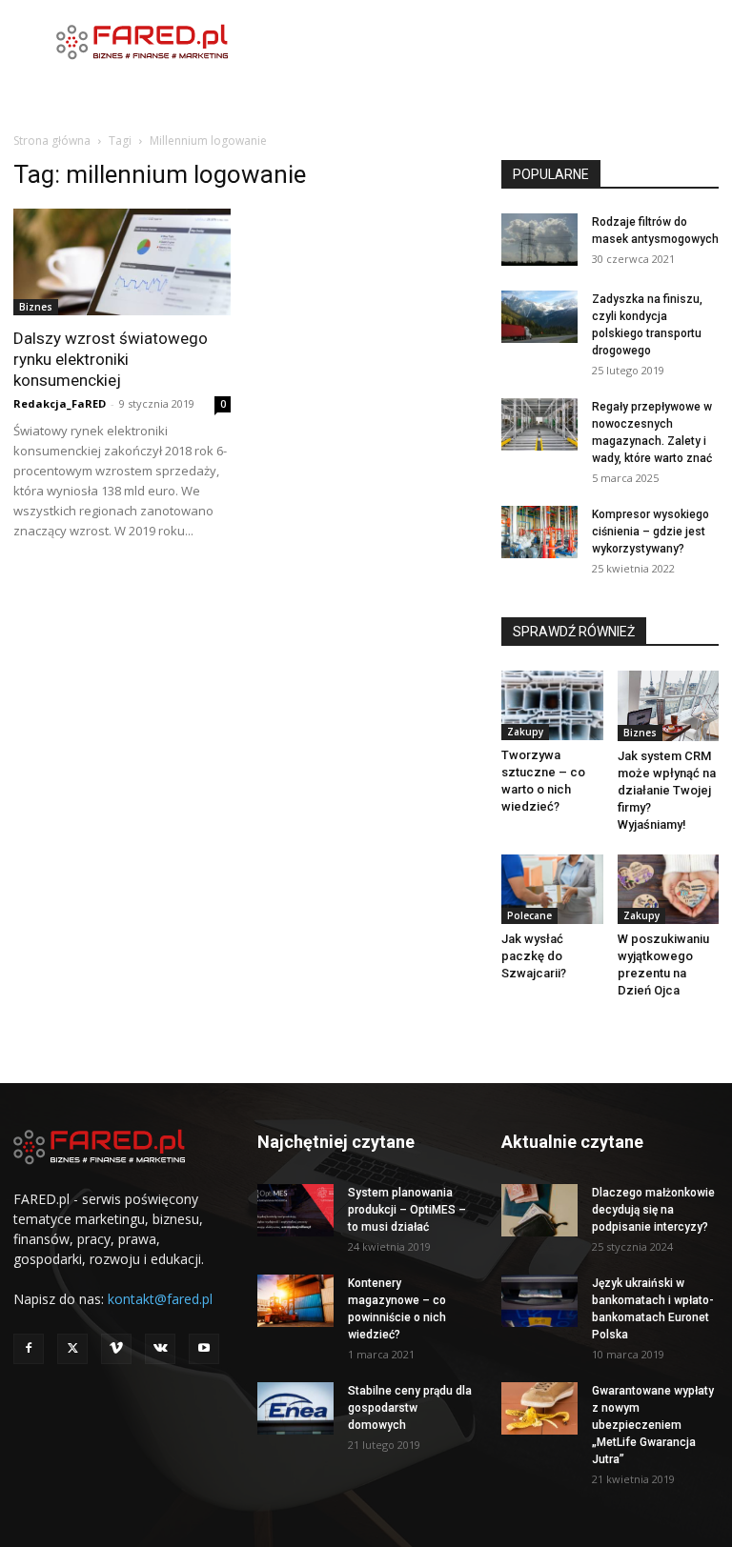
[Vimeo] (116, 1349)
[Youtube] (204, 1349)
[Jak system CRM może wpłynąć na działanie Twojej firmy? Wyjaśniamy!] (669, 706)
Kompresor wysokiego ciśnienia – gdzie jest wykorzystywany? (650, 531)
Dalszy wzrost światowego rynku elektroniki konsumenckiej (110, 359)
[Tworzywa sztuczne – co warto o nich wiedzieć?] (552, 705)
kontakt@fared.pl (160, 1299)
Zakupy (525, 731)
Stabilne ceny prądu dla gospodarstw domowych (410, 1408)
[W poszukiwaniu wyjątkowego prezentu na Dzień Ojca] (669, 889)
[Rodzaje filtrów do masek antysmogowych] (539, 239)
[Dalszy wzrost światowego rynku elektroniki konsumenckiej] (122, 262)
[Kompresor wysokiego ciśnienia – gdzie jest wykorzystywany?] (539, 532)
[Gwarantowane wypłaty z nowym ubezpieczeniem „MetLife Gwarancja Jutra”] (539, 1408)
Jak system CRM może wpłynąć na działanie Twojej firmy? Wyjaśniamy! (667, 790)
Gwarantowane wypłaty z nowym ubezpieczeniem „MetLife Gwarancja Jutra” (653, 1425)
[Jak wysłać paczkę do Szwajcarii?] (552, 889)
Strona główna (52, 140)
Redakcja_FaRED (59, 403)
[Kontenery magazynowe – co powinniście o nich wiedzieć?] (295, 1301)
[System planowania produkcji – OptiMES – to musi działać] (295, 1210)
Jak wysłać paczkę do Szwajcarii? (533, 956)
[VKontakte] (160, 1349)
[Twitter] (72, 1349)
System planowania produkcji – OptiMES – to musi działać (407, 1210)
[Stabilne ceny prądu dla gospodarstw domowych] (295, 1408)
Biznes (35, 306)
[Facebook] (28, 1349)
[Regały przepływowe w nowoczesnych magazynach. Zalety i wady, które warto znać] (539, 424)
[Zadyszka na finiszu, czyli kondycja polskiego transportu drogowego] (539, 317)
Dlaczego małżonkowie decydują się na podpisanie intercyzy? (653, 1210)
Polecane (529, 915)
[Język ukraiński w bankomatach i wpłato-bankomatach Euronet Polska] (539, 1301)
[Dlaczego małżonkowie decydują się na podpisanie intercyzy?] (539, 1210)
